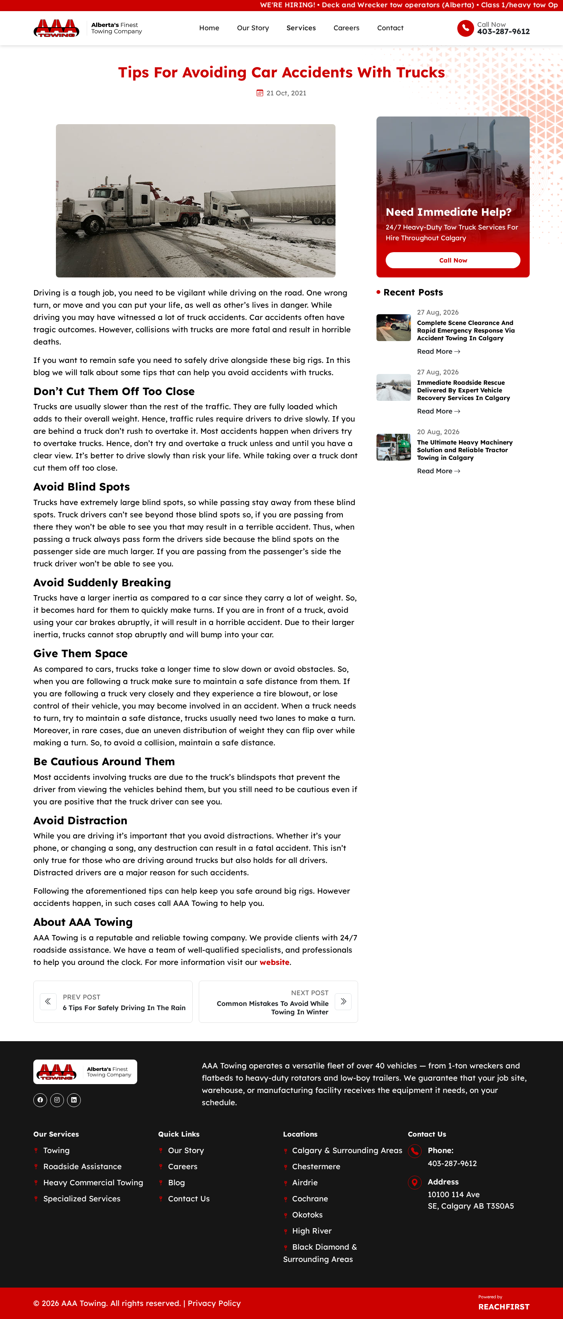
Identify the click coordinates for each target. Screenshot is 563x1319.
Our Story (253, 27)
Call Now (453, 260)
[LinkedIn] (74, 1100)
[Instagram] (57, 1100)
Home (209, 27)
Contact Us (189, 1198)
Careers (347, 27)
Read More (434, 351)
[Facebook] (40, 1100)
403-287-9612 (452, 1163)
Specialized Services (82, 1198)
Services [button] (301, 27)
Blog (176, 1182)
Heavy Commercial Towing (93, 1182)
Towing (56, 1150)
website (275, 962)
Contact (390, 27)
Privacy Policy (214, 1303)
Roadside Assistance (82, 1166)
